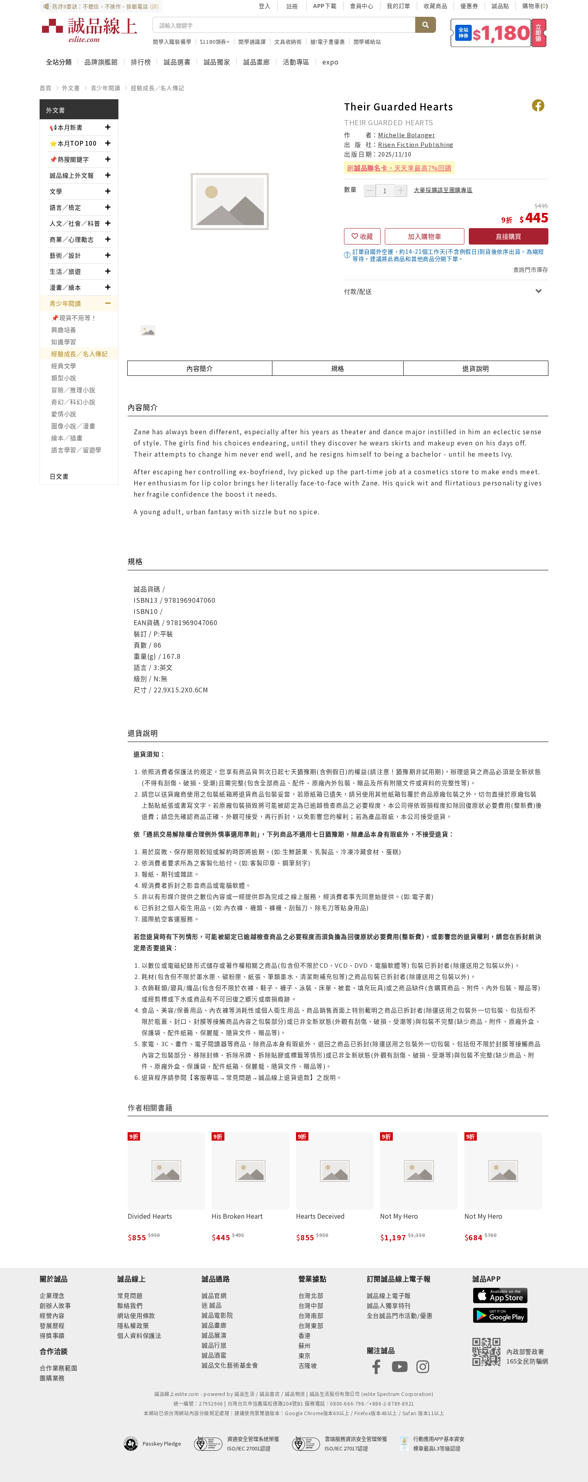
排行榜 (141, 61)
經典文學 (63, 365)
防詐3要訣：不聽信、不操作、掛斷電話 (105, 6)
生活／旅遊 (65, 271)
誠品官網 (214, 1295)
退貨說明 (475, 368)
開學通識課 (252, 41)
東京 (304, 1355)
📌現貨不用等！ (74, 317)
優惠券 (469, 6)
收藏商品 (435, 6)
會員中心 (362, 6)
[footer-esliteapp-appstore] (500, 1294)
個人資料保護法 (139, 1335)
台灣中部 (311, 1305)
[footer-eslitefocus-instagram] (422, 1366)
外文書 (71, 88)
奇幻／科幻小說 (73, 401)
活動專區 (296, 61)
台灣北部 (311, 1295)
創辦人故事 (55, 1305)
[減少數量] (369, 190)
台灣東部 (311, 1325)
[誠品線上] (90, 30)
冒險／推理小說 (73, 389)
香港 (304, 1335)
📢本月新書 (66, 127)
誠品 (215, 1305)
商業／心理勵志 (72, 239)
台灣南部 (311, 1315)
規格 (338, 368)
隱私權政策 (133, 1325)
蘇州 (304, 1345)
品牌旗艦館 (101, 61)
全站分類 (59, 61)
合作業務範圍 (59, 1368)
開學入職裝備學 (172, 41)
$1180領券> (215, 41)
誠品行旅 (214, 1345)
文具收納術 (288, 41)
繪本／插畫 (67, 437)
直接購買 (508, 236)
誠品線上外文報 (72, 175)
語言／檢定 (65, 207)
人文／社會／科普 (75, 223)
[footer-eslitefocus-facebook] (376, 1366)
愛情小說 (63, 413)
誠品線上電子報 (389, 1295)
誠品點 (500, 6)
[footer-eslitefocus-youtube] (399, 1366)
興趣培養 (63, 329)
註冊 (292, 6)
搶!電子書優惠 (327, 41)
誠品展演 (214, 1335)
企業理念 (52, 1295)
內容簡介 (199, 368)
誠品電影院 (217, 1315)
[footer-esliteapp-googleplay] (500, 1314)
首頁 (46, 88)
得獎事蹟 (52, 1335)
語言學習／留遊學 (76, 449)
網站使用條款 (136, 1315)
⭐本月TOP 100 (73, 143)
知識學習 (63, 341)
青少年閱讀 (105, 88)
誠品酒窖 (214, 1355)
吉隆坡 (307, 1365)
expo (330, 61)
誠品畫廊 (256, 61)
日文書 (59, 476)
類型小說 (63, 377)
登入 (265, 6)
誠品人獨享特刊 (389, 1305)
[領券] (498, 33)
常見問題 (129, 1295)
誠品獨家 (217, 61)
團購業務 (52, 1378)
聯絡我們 (129, 1305)
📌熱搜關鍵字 (69, 159)
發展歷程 (52, 1325)
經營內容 (52, 1315)
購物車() (535, 6)
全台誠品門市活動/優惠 (400, 1315)
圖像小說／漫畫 (73, 425)
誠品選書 (177, 61)
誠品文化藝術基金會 (230, 1365)
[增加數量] (400, 190)
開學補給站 (367, 41)
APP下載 (325, 6)
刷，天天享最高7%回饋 (399, 167)
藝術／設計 (65, 255)
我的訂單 (398, 6)
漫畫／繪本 (65, 287)
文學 (56, 191)
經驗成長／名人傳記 (157, 88)
